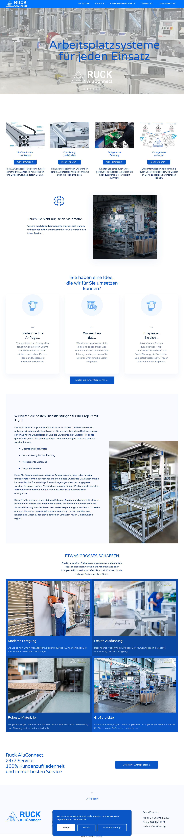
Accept (66, 827)
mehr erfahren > (25, 162)
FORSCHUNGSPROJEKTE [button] (122, 3)
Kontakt (93, 798)
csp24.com (99, 836)
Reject (86, 827)
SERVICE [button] (99, 3)
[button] (92, 792)
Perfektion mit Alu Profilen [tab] (84, 89)
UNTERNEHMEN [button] (167, 3)
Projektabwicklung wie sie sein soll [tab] (90, 89)
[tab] (100, 89)
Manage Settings (112, 827)
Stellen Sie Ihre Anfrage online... (92, 380)
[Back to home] (17, 4)
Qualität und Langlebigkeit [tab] (93, 89)
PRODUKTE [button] (83, 3)
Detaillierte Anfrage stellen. (137, 765)
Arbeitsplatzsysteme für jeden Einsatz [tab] (87, 89)
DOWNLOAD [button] (147, 3)
